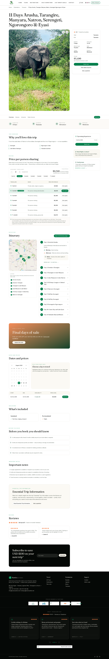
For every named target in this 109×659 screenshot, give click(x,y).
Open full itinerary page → (62, 235)
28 (23, 383)
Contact (71, 2)
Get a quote (64, 186)
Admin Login (87, 582)
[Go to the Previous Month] (12, 365)
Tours (26, 2)
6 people (46, 176)
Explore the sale (19, 342)
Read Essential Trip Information (22, 503)
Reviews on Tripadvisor (60, 614)
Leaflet (22, 270)
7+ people (52, 176)
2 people (20, 176)
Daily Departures (47, 2)
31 (14, 385)
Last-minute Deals (61, 2)
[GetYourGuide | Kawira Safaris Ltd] (54, 603)
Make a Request (95, 2)
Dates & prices (31, 117)
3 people (26, 176)
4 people (33, 176)
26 (19, 383)
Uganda (67, 582)
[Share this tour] (66, 32)
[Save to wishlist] (63, 32)
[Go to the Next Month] (26, 365)
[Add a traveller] (19, 172)
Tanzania (24, 7)
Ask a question (86, 70)
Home (20, 2)
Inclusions (23, 117)
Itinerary (17, 117)
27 (21, 383)
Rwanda (67, 580)
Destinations (34, 2)
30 (12, 385)
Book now (86, 64)
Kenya (66, 584)
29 (26, 383)
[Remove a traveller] (11, 172)
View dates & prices (86, 67)
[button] (24, 260)
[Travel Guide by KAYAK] (65, 603)
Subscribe (62, 555)
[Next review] (59, 642)
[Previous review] (50, 642)
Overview (11, 117)
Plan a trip (49, 584)
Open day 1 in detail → (51, 262)
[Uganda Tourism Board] (44, 603)
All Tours (49, 580)
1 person (13, 176)
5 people (39, 176)
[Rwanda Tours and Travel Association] (33, 603)
